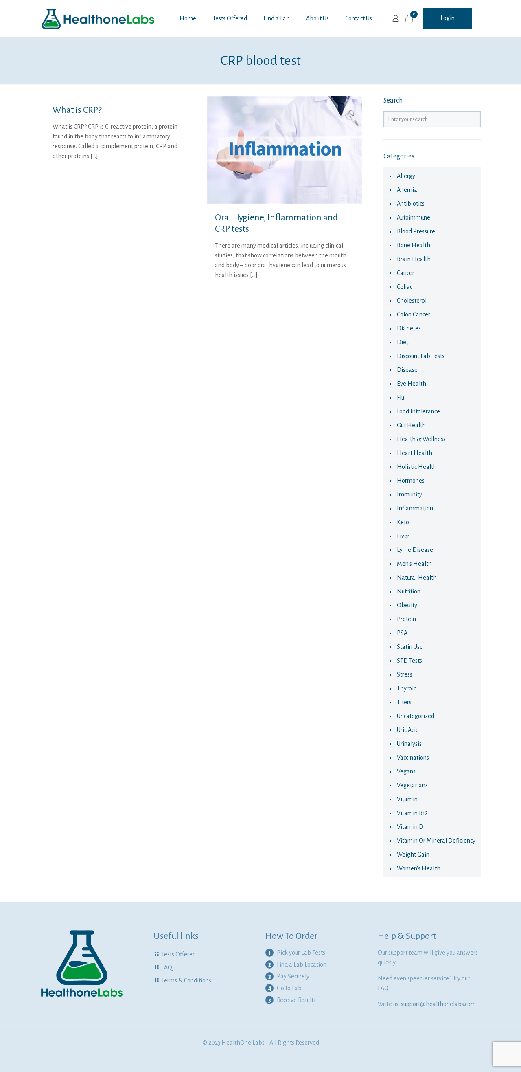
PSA (402, 633)
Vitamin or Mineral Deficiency (436, 840)
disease (407, 370)
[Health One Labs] (98, 18)
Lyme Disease (415, 550)
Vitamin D (410, 827)
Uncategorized (415, 716)
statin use (410, 647)
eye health (411, 383)
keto (403, 522)
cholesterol (412, 300)
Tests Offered (178, 954)
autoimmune (413, 217)
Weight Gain (413, 854)
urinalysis (409, 743)
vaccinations (413, 757)
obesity (407, 605)
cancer (405, 273)
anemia (407, 190)
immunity (409, 494)
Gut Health (411, 425)
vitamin (407, 799)
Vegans (406, 771)
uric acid (408, 730)
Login (447, 18)
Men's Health (414, 563)
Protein (406, 619)
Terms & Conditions (186, 980)
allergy (406, 176)
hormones (411, 480)
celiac (404, 286)
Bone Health (413, 245)
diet (402, 342)
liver (403, 536)
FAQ (166, 967)
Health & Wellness (421, 439)
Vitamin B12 (412, 813)
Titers (404, 702)
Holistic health (417, 467)
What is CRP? (77, 110)
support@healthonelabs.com (438, 1004)
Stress (404, 674)
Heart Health (414, 453)
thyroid (407, 688)
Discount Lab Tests (420, 356)
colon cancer (413, 314)
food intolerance (418, 411)
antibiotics (411, 203)
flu (400, 397)
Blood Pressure (416, 231)
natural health (417, 577)
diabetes (409, 328)
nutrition (408, 591)
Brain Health (414, 259)
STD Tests (409, 660)
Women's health (418, 868)
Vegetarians (412, 785)
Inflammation (415, 508)
